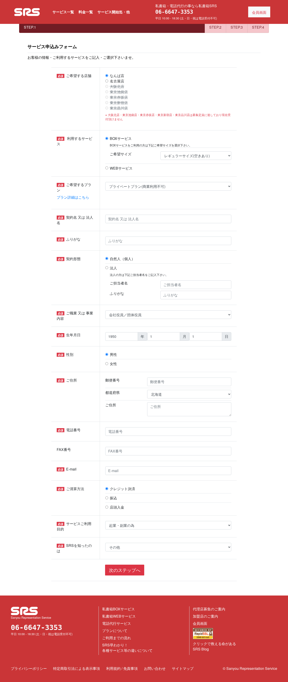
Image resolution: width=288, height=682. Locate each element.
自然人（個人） (122, 258)
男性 (113, 354)
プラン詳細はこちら (73, 197)
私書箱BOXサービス (118, 609)
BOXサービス (121, 138)
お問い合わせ (155, 668)
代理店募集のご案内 (209, 609)
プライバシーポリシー (29, 668)
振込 (113, 497)
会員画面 (200, 623)
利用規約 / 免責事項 (122, 668)
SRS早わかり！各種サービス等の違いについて (127, 647)
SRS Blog (201, 649)
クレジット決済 (122, 488)
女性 (113, 363)
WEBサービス (121, 168)
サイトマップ (183, 668)
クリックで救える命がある (214, 643)
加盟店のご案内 (205, 616)
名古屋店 (117, 81)
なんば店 (117, 75)
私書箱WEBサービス (119, 616)
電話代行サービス (116, 623)
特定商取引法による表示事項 (76, 668)
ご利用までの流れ (116, 637)
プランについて (114, 630)
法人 (113, 268)
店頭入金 (117, 507)
